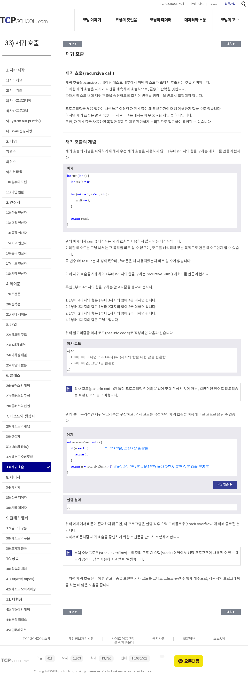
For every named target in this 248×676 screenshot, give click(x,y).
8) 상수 (11, 162)
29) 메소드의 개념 (18, 426)
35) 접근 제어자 (16, 498)
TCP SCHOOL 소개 (172, 4)
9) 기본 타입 (14, 172)
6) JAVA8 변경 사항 (19, 131)
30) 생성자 (13, 437)
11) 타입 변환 (15, 192)
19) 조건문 (13, 294)
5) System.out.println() (23, 121)
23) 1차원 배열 (15, 345)
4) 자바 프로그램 (17, 111)
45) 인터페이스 (16, 630)
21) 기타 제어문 (16, 314)
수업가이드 (197, 4)
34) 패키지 (13, 487)
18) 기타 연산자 (16, 274)
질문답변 (189, 639)
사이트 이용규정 (123, 639)
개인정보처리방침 (81, 639)
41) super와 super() (20, 579)
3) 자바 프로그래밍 (18, 101)
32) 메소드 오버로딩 (19, 457)
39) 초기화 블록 (16, 549)
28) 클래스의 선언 (18, 406)
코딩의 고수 (230, 20)
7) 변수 (11, 152)
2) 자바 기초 (14, 90)
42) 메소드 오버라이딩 (21, 589)
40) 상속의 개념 (16, 569)
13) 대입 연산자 (16, 223)
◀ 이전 (72, 44)
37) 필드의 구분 (16, 528)
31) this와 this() (17, 447)
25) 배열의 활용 (16, 365)
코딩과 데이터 (160, 20)
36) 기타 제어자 (16, 508)
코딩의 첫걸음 (126, 20)
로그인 (214, 4)
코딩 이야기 (92, 20)
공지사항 (158, 639)
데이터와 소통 (195, 20)
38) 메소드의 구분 (18, 538)
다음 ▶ (230, 44)
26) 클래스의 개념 (18, 386)
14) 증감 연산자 (16, 233)
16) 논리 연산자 (16, 253)
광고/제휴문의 (124, 642)
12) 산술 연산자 (16, 213)
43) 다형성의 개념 (18, 610)
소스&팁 (219, 639)
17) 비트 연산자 (16, 264)
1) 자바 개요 (14, 80)
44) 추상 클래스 (16, 620)
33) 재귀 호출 (15, 467)
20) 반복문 (13, 304)
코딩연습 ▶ (225, 484)
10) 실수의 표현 (16, 182)
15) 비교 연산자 (16, 243)
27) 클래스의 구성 (18, 396)
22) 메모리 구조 (16, 335)
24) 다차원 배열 (16, 355)
